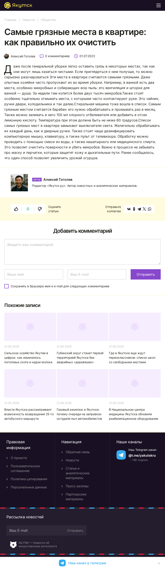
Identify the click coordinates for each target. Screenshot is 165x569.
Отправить (75, 530)
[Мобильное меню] (158, 5)
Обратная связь (78, 452)
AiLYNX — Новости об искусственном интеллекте (38, 544)
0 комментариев (57, 56)
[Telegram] (139, 209)
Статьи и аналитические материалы (78, 473)
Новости (29, 20)
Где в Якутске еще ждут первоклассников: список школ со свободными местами (132, 357)
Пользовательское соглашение (25, 468)
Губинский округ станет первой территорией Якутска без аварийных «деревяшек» (80, 357)
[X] (144, 209)
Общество (48, 20)
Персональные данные (29, 487)
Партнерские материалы (76, 496)
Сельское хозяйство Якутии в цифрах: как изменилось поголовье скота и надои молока (28, 357)
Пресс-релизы (77, 486)
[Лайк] (16, 209)
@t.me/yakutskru (142, 455)
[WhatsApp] (149, 209)
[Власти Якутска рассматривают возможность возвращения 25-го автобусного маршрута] (30, 383)
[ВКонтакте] (128, 209)
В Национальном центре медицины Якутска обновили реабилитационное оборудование (133, 414)
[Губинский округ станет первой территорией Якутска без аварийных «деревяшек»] (82, 327)
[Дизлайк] (39, 209)
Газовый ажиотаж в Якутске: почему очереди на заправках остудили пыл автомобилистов (79, 414)
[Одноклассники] (134, 209)
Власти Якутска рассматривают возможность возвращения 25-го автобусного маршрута (29, 414)
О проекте (19, 458)
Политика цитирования (29, 479)
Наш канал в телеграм (87, 563)
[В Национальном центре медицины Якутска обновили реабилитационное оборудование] (135, 383)
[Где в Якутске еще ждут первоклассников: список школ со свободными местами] (135, 327)
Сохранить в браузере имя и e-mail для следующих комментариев (60, 286)
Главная (10, 20)
